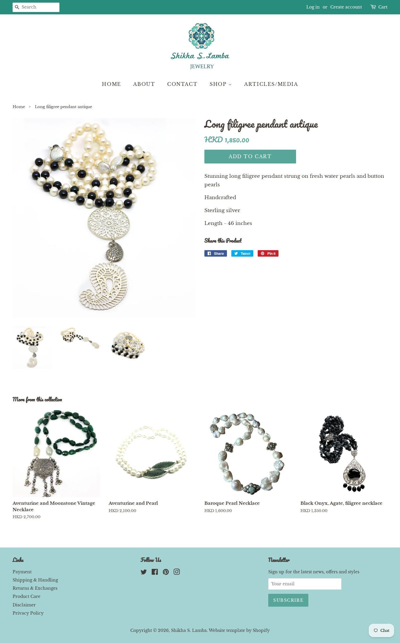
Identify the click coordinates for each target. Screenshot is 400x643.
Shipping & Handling (35, 580)
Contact (182, 84)
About (144, 84)
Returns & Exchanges (35, 588)
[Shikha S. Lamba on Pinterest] (166, 573)
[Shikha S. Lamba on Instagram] (176, 573)
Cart (382, 7)
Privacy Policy (28, 613)
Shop (219, 84)
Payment (22, 571)
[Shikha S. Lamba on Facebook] (154, 573)
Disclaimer (24, 605)
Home (111, 84)
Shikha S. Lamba (189, 630)
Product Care (26, 596)
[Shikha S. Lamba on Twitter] (144, 573)
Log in (313, 7)
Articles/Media (271, 84)
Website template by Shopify (239, 630)
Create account (346, 7)
